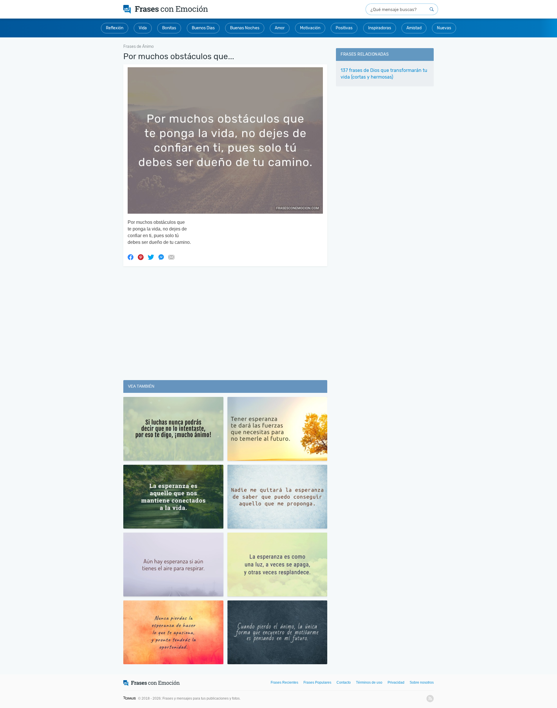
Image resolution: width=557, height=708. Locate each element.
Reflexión (114, 28)
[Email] (171, 257)
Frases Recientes (284, 682)
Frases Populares (317, 682)
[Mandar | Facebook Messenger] (161, 257)
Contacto (344, 682)
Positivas (344, 28)
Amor (280, 28)
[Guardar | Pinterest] (140, 257)
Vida (143, 28)
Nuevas (444, 28)
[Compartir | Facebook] (130, 257)
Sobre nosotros (422, 682)
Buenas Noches (244, 28)
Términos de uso (369, 682)
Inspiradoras (379, 28)
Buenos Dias (203, 28)
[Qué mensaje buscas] (431, 9)
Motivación (310, 28)
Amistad (414, 28)
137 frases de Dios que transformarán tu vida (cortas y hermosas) (384, 74)
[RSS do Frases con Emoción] (430, 698)
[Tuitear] (151, 257)
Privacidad (396, 682)
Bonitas (169, 28)
